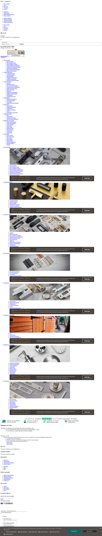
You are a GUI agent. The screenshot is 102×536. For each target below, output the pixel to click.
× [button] (100, 528)
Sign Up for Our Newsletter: (7, 496)
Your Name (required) (9, 523)
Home (2, 1)
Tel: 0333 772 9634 (5, 500)
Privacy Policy (7, 15)
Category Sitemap (8, 19)
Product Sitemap (7, 18)
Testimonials (6, 13)
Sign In (5, 486)
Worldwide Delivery (8, 477)
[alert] (51, 531)
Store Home (9, 442)
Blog (5, 468)
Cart (5, 5)
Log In (5, 9)
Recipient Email (7, 518)
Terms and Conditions (9, 14)
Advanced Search (8, 21)
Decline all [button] (90, 531)
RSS (5, 469)
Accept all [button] (74, 531)
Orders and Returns (8, 22)
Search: (3, 44)
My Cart (6, 6)
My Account (6, 3)
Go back (9, 438)
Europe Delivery (7, 476)
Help (5, 490)
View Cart (6, 487)
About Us (6, 11)
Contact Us (6, 480)
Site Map (6, 466)
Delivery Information (9, 475)
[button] (5, 508)
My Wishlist (6, 489)
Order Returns (7, 479)
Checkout (6, 7)
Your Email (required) (9, 526)
